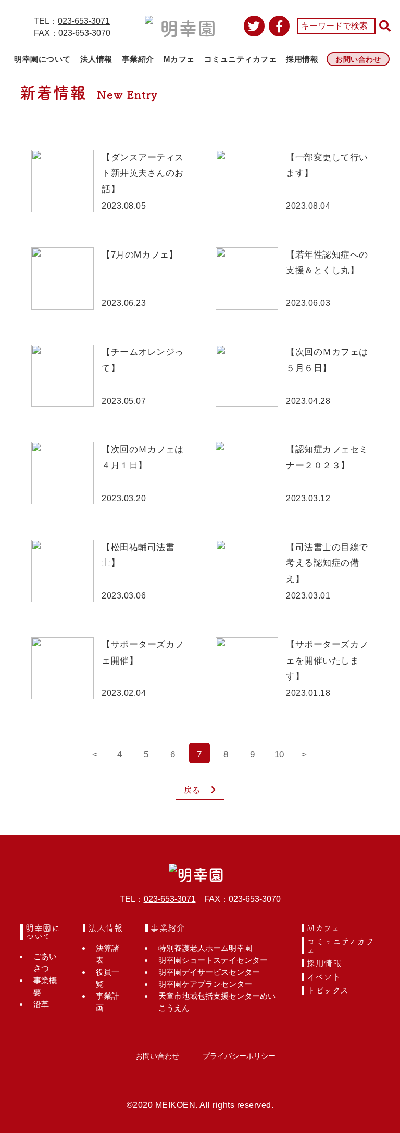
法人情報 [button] (96, 59)
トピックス (328, 990)
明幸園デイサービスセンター (209, 971)
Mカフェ (179, 59)
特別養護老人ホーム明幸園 (205, 948)
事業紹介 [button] (138, 59)
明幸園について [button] (42, 59)
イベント (324, 977)
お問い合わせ (358, 59)
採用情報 (302, 59)
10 (279, 754)
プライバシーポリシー (239, 1056)
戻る (192, 789)
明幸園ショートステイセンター (213, 960)
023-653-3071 (84, 21)
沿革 (41, 1004)
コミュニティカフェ (240, 59)
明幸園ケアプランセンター (205, 983)
